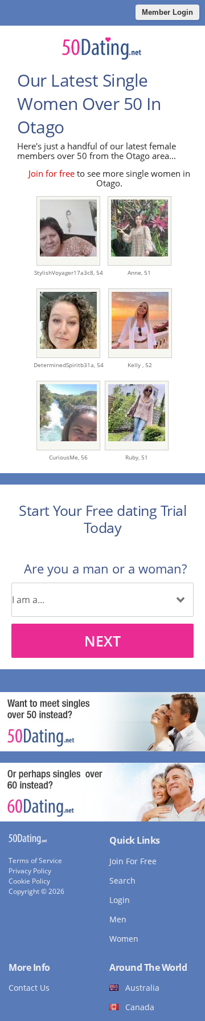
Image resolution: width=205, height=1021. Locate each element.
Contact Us (29, 987)
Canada (139, 1007)
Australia (142, 987)
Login (119, 899)
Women (123, 938)
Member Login (167, 12)
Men (117, 919)
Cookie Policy (29, 881)
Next (102, 640)
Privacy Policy (30, 871)
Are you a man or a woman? (105, 568)
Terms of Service (35, 860)
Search (122, 880)
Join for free (51, 173)
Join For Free (133, 861)
